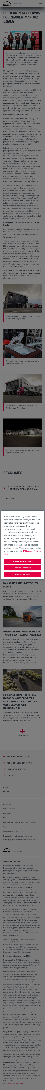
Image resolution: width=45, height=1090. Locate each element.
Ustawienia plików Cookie (23, 561)
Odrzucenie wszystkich (22, 568)
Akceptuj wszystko (22, 574)
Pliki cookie (28, 551)
